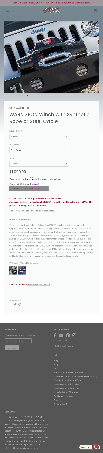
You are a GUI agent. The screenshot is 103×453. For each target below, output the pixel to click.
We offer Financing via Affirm (67, 380)
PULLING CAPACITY (16, 131)
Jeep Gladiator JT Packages (66, 392)
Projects (57, 400)
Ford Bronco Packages (64, 396)
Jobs (56, 368)
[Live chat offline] (89, 447)
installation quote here (38, 284)
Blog (56, 360)
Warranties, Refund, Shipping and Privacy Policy (75, 376)
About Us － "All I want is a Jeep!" (69, 372)
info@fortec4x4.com (63, 346)
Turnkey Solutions (62, 404)
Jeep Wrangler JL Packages (66, 388)
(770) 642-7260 (61, 340)
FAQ (56, 364)
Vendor (12, 158)
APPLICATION (14, 144)
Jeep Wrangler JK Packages (66, 384)
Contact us (14, 210)
